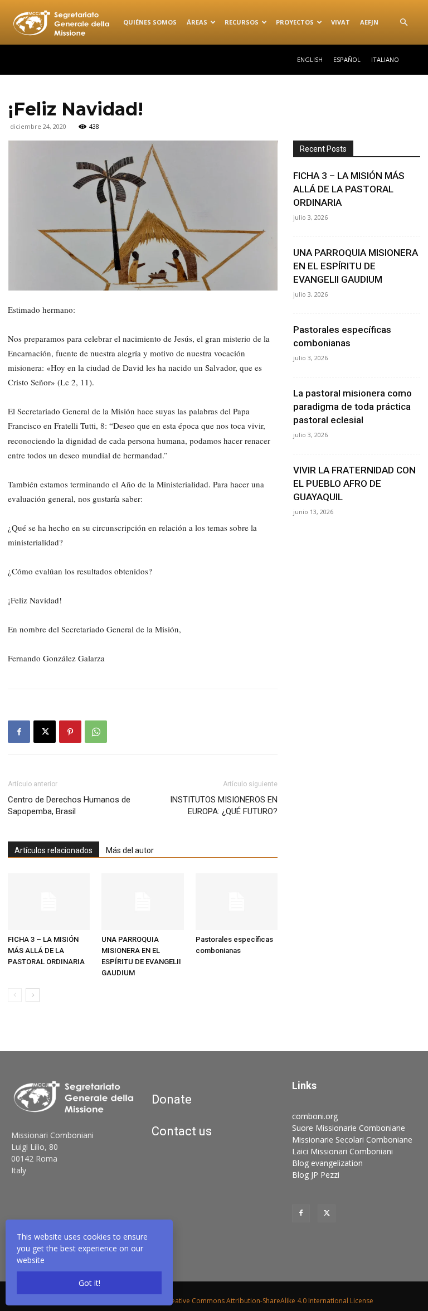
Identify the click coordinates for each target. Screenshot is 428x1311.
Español (347, 59)
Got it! (89, 1283)
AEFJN (369, 22)
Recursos (242, 22)
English (310, 59)
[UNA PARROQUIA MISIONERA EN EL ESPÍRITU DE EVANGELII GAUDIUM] (142, 901)
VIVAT (340, 22)
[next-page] (33, 995)
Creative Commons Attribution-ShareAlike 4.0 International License (268, 1300)
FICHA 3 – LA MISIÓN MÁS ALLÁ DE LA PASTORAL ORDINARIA (46, 950)
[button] (403, 22)
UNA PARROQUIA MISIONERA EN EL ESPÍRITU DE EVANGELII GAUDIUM (355, 266)
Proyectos (295, 22)
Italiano (385, 59)
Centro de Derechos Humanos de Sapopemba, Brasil (69, 805)
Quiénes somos (150, 22)
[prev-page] (15, 995)
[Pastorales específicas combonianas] (237, 901)
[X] (44, 731)
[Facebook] (19, 731)
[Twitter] (326, 1213)
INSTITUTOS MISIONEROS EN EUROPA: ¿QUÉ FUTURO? (224, 805)
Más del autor (130, 850)
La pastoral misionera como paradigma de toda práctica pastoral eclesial (352, 406)
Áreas (197, 22)
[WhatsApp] (96, 731)
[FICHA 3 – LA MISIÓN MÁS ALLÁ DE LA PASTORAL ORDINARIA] (49, 901)
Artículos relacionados (53, 850)
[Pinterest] (70, 731)
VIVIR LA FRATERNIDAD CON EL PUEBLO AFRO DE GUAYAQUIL (354, 483)
